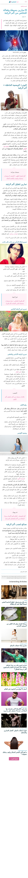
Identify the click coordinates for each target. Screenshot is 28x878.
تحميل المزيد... (14, 759)
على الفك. (18, 372)
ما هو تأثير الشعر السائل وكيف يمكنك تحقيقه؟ (15, 753)
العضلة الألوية (21, 478)
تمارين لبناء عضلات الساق (18, 645)
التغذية (25, 622)
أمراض (25, 663)
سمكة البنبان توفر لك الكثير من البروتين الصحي (17, 625)
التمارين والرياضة (23, 643)
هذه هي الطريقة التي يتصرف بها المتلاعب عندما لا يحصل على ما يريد (15, 710)
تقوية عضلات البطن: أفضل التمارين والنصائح (15, 731)
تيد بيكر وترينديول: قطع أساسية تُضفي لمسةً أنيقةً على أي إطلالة (14, 603)
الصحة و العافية (24, 6)
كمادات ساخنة (13, 234)
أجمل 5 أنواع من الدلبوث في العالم (15, 689)
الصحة (25, 600)
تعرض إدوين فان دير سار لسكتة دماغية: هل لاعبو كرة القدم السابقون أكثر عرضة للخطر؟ (15, 667)
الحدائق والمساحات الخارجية (21, 687)
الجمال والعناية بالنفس (22, 750)
